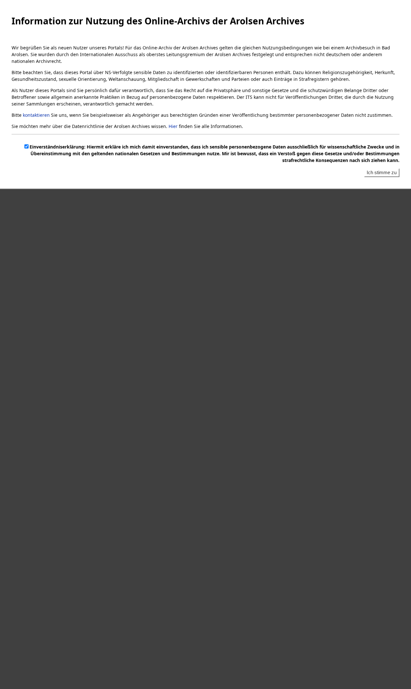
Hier (173, 126)
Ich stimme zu (382, 172)
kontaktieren (36, 115)
